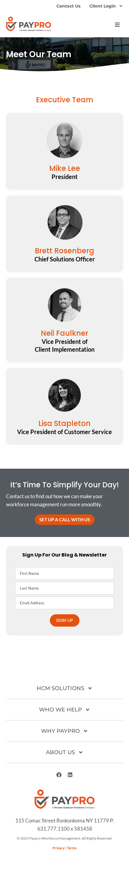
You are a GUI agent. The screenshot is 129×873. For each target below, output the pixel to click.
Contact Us (68, 6)
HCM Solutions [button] (60, 688)
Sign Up (64, 620)
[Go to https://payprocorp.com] (28, 24)
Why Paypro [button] (60, 731)
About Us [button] (60, 752)
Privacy (58, 848)
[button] (117, 24)
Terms (71, 848)
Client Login (102, 6)
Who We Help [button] (60, 709)
